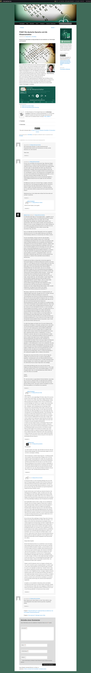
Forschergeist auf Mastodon (65, 69)
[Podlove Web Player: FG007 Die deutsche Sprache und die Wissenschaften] (37, 94)
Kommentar (24, 628)
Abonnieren (32, 23)
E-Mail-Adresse (25, 651)
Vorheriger (21, 27)
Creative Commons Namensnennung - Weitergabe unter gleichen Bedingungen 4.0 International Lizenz (65, 62)
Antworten (26, 155)
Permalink (21, 135)
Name (23, 645)
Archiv (37, 23)
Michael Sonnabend (31, 201)
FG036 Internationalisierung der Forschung (30, 107)
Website (23, 657)
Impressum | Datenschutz (50, 23)
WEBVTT (49, 116)
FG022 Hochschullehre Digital (28, 106)
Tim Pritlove (34, 36)
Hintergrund (42, 23)
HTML (45, 116)
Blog (27, 23)
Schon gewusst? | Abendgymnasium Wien (36, 615)
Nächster (53, 27)
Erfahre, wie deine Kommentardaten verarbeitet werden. (35, 668)
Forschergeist (22, 23)
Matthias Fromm (27, 215)
